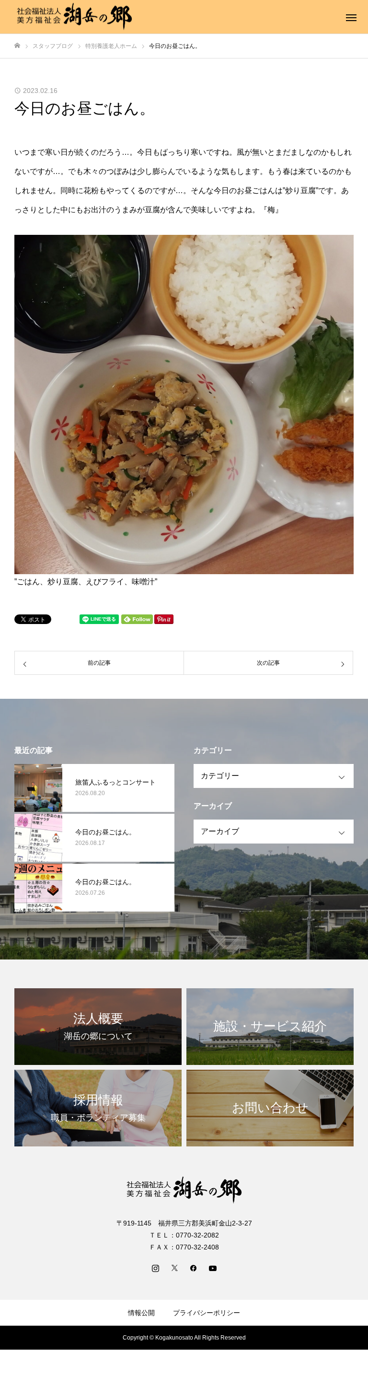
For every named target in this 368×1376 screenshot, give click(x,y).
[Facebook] (193, 1267)
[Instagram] (155, 1267)
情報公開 (141, 1313)
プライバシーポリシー (206, 1313)
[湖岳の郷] (74, 17)
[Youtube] (213, 1267)
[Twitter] (174, 1267)
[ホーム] (17, 46)
